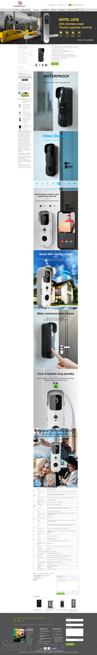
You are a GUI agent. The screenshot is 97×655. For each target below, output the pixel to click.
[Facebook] (19, 93)
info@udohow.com (62, 4)
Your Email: (68, 622)
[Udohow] (45, 648)
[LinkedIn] (23, 93)
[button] (95, 28)
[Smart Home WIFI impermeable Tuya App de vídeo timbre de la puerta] (41, 54)
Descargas (62, 9)
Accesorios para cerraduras (23, 60)
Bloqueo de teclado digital (22, 56)
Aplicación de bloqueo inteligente (24, 52)
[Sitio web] (26, 93)
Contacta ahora (25, 95)
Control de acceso (21, 66)
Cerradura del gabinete (22, 58)
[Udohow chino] (54, 648)
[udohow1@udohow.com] (37, 580)
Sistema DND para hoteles (23, 62)
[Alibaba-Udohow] (28, 93)
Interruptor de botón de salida (23, 70)
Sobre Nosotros (30, 632)
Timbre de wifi (51, 573)
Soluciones (45, 9)
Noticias (53, 9)
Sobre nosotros (25, 9)
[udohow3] (34, 580)
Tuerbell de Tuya (46, 573)
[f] (48, 27)
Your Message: (69, 627)
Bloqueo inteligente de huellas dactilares (25, 54)
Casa (16, 9)
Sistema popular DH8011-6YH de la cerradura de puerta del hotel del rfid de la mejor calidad (27, 123)
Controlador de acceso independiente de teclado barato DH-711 (27, 117)
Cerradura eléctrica (21, 68)
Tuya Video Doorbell (40, 573)
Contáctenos (71, 9)
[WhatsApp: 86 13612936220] (21, 93)
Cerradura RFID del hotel (22, 48)
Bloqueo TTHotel (21, 50)
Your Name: (68, 617)
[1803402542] (35, 580)
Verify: (67, 637)
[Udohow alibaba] (49, 648)
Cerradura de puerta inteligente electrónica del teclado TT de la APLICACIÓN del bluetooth (26, 111)
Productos (36, 9)
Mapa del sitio (30, 638)
